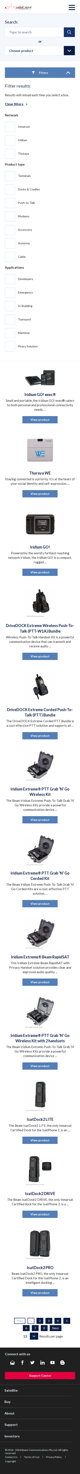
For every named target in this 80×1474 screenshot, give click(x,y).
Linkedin (42, 1362)
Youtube (52, 1362)
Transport (24, 319)
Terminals (24, 175)
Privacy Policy (54, 1457)
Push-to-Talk (26, 202)
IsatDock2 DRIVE (40, 1193)
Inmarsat (24, 126)
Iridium (22, 140)
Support (11, 1424)
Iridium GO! (40, 547)
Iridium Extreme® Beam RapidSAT (40, 957)
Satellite (11, 1390)
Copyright (10, 1461)
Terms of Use (31, 1457)
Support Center (40, 1375)
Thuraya (23, 153)
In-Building (25, 305)
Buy (7, 1402)
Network (11, 115)
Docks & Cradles (29, 189)
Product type (15, 164)
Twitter (32, 1362)
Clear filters (14, 104)
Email (12, 1362)
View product (40, 419)
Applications (14, 267)
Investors (12, 1436)
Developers (25, 278)
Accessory (25, 229)
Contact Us (11, 1457)
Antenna (24, 243)
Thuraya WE (40, 473)
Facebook (22, 1362)
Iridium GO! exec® (40, 394)
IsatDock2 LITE (40, 1119)
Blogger (62, 1362)
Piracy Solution (28, 346)
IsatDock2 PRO (40, 1267)
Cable (22, 256)
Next (55, 1328)
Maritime (24, 332)
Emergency (25, 292)
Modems (23, 216)
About (9, 1413)
